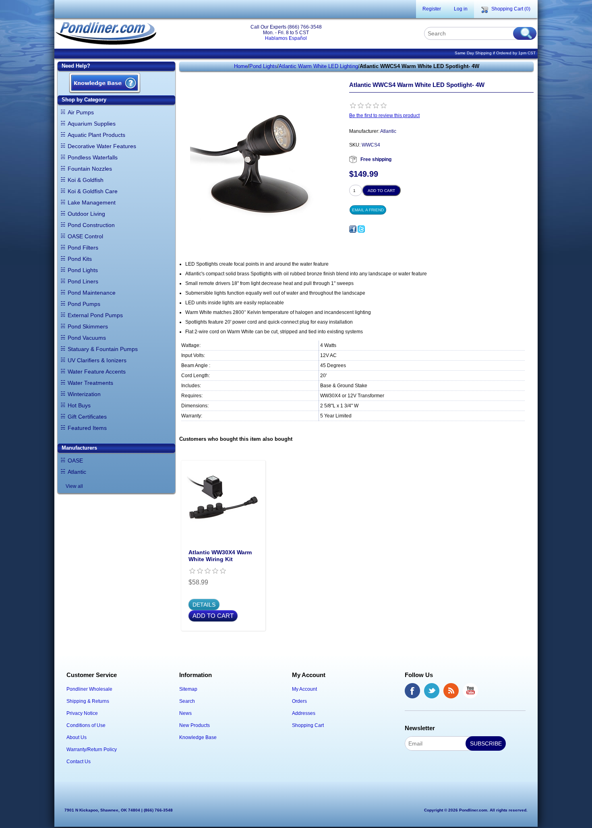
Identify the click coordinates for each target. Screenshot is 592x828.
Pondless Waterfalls (93, 157)
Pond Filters (83, 247)
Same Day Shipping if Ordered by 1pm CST (495, 53)
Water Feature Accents (97, 371)
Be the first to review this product (384, 115)
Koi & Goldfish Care (93, 191)
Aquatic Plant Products (96, 135)
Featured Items (87, 428)
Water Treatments (90, 383)
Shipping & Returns (87, 701)
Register (431, 9)
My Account (304, 689)
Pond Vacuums (87, 338)
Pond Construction (91, 225)
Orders (299, 701)
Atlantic (77, 472)
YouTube (470, 690)
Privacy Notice (82, 713)
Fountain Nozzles (90, 168)
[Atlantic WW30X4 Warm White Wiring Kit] (223, 502)
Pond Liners (83, 281)
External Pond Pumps (95, 315)
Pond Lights (83, 270)
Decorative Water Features (102, 146)
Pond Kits (80, 259)
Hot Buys (79, 405)
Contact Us (78, 761)
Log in (461, 9)
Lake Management (92, 202)
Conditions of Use (86, 725)
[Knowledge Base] (104, 83)
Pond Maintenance (92, 292)
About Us (76, 737)
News (185, 713)
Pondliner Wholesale (89, 689)
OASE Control (85, 236)
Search (187, 701)
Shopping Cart (308, 725)
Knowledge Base (198, 737)
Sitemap (188, 689)
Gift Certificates (87, 416)
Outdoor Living (86, 214)
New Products (194, 725)
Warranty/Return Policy (91, 749)
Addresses (303, 713)
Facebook (412, 690)
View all (74, 486)
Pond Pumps (84, 304)
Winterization (84, 394)
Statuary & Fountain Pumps (103, 349)
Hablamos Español (286, 38)
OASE (75, 460)
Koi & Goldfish (85, 180)
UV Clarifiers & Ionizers (97, 360)
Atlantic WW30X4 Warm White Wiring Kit (220, 555)
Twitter (431, 690)
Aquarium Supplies (92, 123)
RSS (451, 690)
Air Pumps (81, 112)
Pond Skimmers (88, 326)
